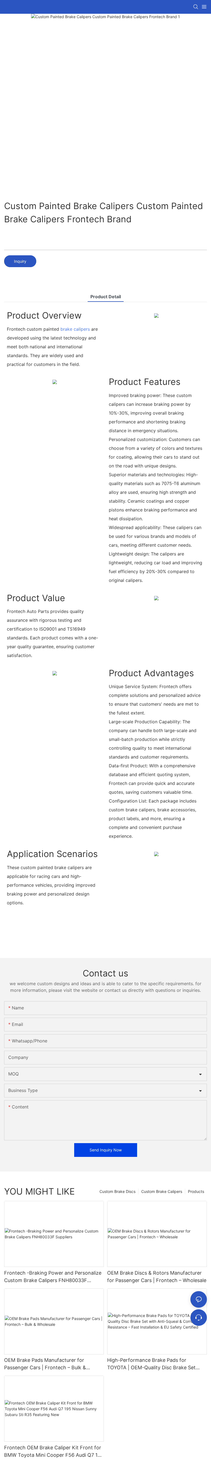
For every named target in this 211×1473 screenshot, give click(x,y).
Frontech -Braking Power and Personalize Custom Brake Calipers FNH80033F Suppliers (52, 1277)
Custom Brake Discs (117, 1191)
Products (196, 1191)
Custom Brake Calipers (161, 1191)
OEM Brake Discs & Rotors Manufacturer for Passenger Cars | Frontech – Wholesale (156, 1276)
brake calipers (75, 329)
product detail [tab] (105, 296)
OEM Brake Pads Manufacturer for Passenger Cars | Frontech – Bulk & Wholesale (45, 1364)
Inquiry (20, 261)
